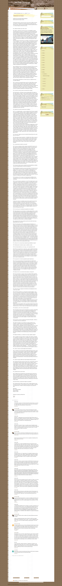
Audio (42, 96)
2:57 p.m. (16, 457)
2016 (43, 57)
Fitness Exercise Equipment (16, 584)
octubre (44, 78)
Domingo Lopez (16, 523)
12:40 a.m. (16, 429)
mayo (44, 81)
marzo (44, 83)
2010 (43, 62)
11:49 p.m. (16, 406)
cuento (44, 96)
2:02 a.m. (16, 521)
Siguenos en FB (40, 8)
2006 (43, 69)
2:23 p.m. (16, 494)
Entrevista (28, 13)
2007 (43, 67)
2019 (43, 55)
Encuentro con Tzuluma (45, 28)
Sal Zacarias (16, 408)
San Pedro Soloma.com (22, 2)
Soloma (45, 99)
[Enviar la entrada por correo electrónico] (13, 396)
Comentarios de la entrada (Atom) (23, 580)
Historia (43, 97)
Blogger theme (10, 584)
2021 (43, 50)
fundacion (51, 96)
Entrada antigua (36, 577)
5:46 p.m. (16, 553)
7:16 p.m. (16, 530)
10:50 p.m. (16, 547)
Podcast (42, 99)
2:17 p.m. (16, 487)
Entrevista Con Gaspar (19, 15)
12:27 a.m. (16, 421)
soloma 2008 (48, 99)
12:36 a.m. (16, 466)
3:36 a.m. (16, 440)
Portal (47, 8)
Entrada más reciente (16, 577)
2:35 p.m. (16, 502)
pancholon (15, 532)
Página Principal (26, 577)
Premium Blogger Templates (24, 584)
